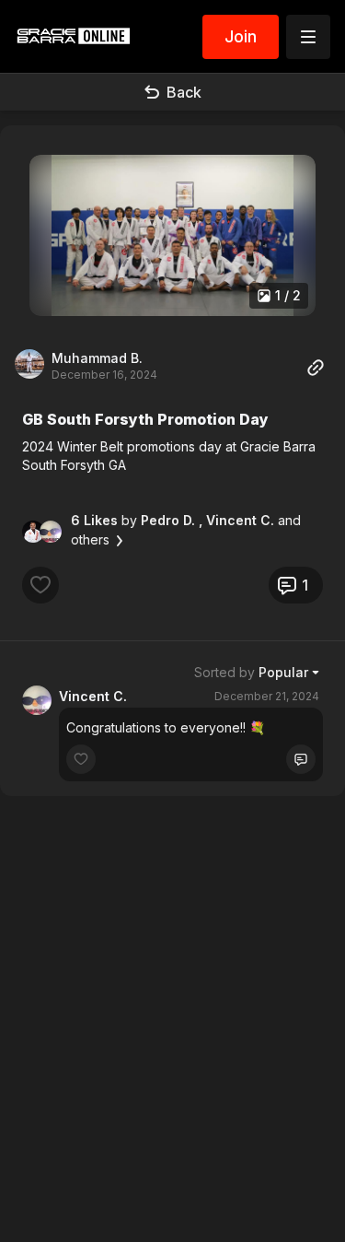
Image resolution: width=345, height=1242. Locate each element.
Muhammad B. (97, 358)
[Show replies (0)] (301, 759)
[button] (172, 235)
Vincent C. (93, 696)
